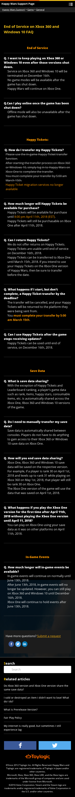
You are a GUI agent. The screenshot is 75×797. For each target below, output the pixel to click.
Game (30, 9)
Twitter (18, 644)
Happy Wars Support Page (17, 3)
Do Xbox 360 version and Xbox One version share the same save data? (36, 687)
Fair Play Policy (13, 717)
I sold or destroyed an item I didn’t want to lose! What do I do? (36, 699)
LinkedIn (24, 644)
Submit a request (49, 636)
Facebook (11, 644)
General (40, 9)
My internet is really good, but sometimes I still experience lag (32, 727)
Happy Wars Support (13, 9)
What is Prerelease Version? (21, 709)
